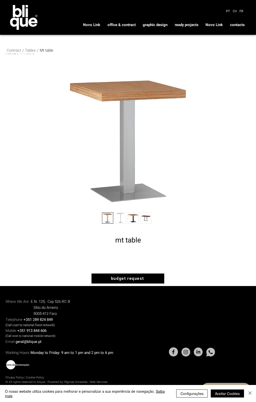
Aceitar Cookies (227, 393)
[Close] (250, 393)
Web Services (99, 382)
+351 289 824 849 (38, 319)
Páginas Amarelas (76, 382)
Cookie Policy (35, 377)
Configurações (192, 393)
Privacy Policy (15, 377)
